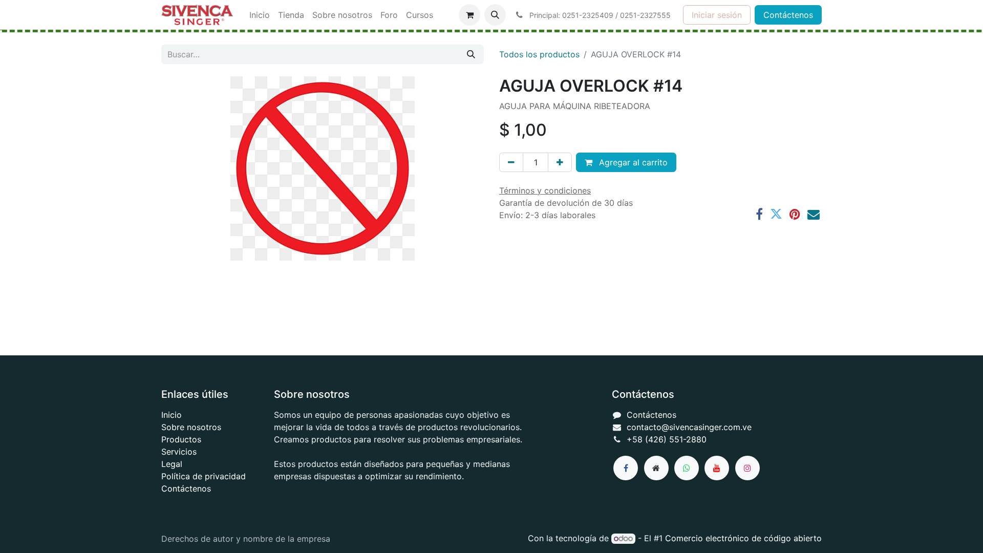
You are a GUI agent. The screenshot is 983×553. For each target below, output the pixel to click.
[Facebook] (759, 214)
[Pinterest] (794, 214)
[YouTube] (716, 468)
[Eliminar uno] (511, 162)
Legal (171, 464)
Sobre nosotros (191, 427)
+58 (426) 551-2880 (667, 439)
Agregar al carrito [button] (632, 162)
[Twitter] (776, 214)
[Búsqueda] (471, 54)
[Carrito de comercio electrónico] (469, 15)
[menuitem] (259, 15)
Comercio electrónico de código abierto (743, 538)
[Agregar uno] (560, 162)
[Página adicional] (656, 468)
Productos (181, 439)
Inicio (171, 415)
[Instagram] (747, 468)
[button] (495, 15)
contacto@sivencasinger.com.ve (689, 427)
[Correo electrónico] (813, 214)
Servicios (179, 451)
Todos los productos (539, 54)
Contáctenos (788, 15)
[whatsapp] (686, 468)
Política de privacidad (203, 476)
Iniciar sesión (717, 15)
